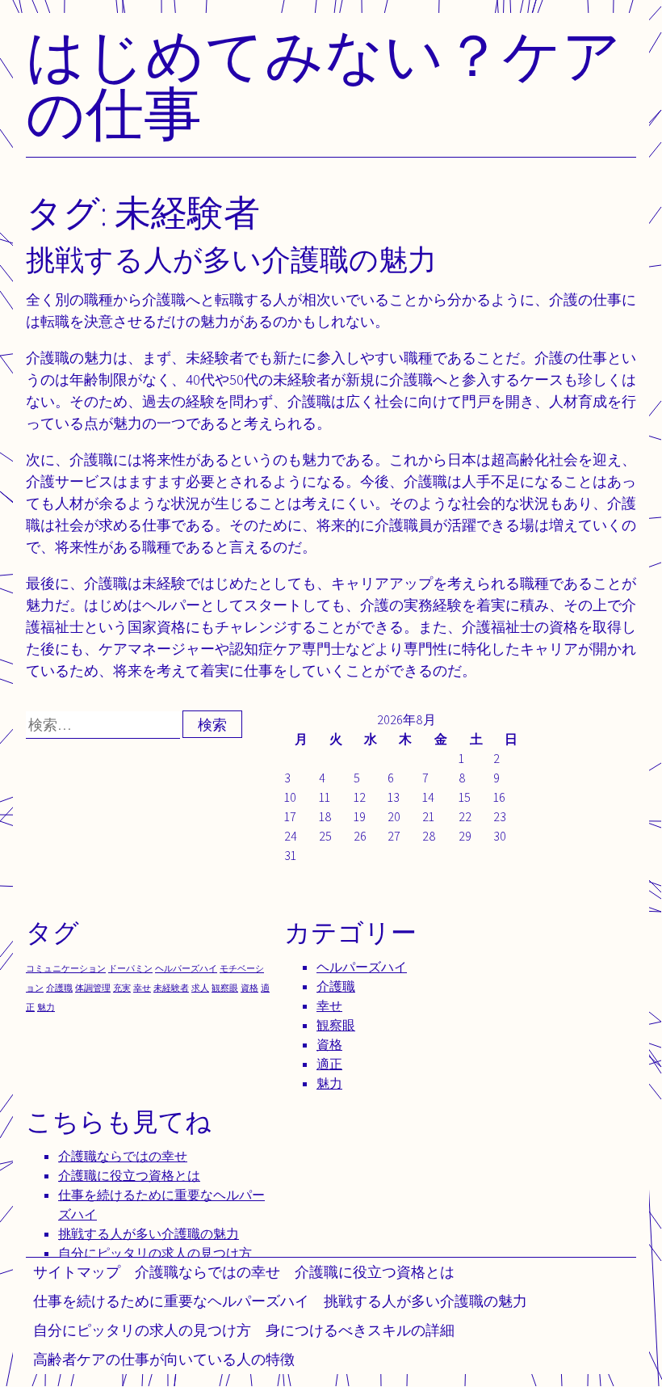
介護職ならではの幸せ (207, 1272)
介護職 (59, 987)
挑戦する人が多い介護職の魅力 (425, 1301)
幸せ (142, 987)
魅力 (46, 1007)
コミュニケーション (66, 968)
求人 (200, 987)
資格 (249, 987)
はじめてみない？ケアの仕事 (324, 83)
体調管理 (93, 987)
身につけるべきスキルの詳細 (360, 1330)
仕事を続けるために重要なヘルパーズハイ (171, 1301)
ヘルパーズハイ (186, 968)
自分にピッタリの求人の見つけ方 (142, 1330)
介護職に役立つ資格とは (375, 1272)
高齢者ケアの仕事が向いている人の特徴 (164, 1359)
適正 (329, 1064)
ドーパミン (130, 968)
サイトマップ (76, 1272)
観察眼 (225, 987)
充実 (122, 987)
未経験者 (171, 987)
